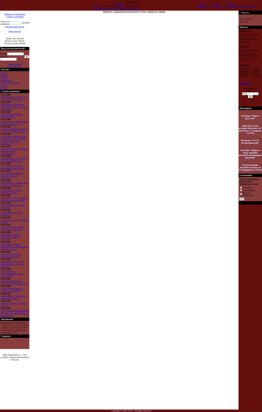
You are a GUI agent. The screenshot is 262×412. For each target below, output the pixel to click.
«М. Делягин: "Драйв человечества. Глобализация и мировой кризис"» (15, 247)
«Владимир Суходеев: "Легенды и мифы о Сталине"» (11, 237)
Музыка (4, 78)
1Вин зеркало (14, 31)
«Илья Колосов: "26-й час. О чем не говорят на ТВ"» (14, 98)
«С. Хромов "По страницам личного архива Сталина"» (13, 199)
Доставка (217, 7)
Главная (201, 4)
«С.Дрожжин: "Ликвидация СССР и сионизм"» (14, 123)
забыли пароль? (14, 64)
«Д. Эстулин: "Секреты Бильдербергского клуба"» (13, 167)
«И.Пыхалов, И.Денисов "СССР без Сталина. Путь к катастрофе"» (14, 107)
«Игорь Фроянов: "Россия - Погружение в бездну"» (13, 228)
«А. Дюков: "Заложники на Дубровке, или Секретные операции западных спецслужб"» (13, 140)
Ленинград (118, 4)
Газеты (4, 85)
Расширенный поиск (14, 27)
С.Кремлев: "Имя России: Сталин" (242, 7)
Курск (120, 6)
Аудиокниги (6, 80)
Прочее (4, 88)
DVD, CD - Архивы (10, 83)
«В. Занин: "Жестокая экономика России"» (11, 255)
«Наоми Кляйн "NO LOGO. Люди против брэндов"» (14, 159)
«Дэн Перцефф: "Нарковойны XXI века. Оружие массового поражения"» (15, 313)
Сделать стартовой (14, 17)
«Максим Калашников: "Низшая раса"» (11, 115)
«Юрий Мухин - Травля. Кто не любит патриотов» (14, 184)
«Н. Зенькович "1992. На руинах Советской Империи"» (12, 175)
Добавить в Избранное (14, 14)
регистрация (14, 66)
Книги (4, 73)
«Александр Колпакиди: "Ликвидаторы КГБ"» (12, 290)
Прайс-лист (203, 7)
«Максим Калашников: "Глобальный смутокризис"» (14, 282)
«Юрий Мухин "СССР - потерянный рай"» (12, 191)
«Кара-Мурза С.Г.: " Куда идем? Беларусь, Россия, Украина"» (12, 264)
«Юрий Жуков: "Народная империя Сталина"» (13, 297)
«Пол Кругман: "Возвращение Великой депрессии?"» (12, 274)
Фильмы (5, 75)
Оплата (216, 4)
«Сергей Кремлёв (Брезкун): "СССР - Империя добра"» (14, 130)
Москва (97, 6)
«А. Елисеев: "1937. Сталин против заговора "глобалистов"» (14, 151)
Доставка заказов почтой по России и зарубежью (116, 9)
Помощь (230, 4)
